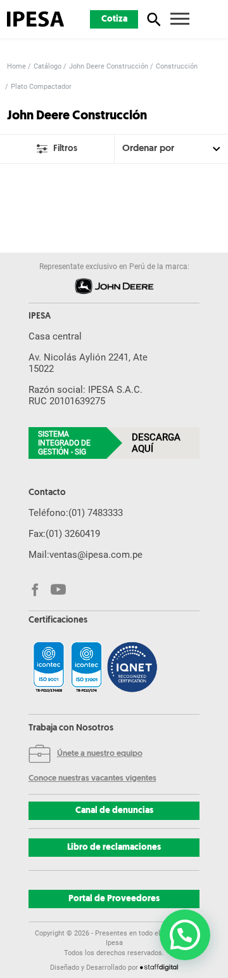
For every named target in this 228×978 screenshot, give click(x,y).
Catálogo (47, 66)
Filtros (65, 149)
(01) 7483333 (95, 513)
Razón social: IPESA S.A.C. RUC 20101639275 (85, 395)
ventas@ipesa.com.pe (95, 554)
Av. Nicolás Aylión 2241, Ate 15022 (88, 363)
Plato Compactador (41, 87)
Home (16, 66)
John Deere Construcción (108, 66)
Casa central (55, 336)
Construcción (177, 66)
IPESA (39, 316)
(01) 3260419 (73, 533)
